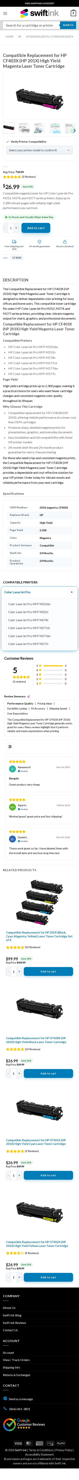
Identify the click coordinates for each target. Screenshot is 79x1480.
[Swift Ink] (39, 13)
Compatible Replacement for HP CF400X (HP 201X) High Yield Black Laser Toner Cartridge (36, 1040)
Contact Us (10, 1330)
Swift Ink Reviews (14, 1322)
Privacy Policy (63, 1450)
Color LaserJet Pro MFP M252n (28, 612)
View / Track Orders (16, 1360)
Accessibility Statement (39, 1454)
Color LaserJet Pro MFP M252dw (29, 604)
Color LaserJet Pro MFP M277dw (29, 636)
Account (8, 1352)
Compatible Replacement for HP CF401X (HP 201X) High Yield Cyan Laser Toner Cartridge (36, 1142)
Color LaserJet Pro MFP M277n (28, 644)
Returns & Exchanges (16, 1375)
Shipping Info (11, 1367)
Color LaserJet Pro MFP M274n (28, 620)
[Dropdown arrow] (72, 592)
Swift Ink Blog (12, 1315)
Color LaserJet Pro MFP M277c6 (29, 628)
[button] (5, 13)
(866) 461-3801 (19, 1409)
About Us (9, 1307)
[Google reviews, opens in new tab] (24, 1424)
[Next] (66, 99)
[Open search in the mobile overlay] (39, 25)
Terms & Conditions (41, 1450)
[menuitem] (39, 3)
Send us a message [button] (21, 1399)
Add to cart (35, 228)
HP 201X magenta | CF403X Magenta (49, 36)
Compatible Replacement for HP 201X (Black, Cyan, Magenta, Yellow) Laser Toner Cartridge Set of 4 (39, 936)
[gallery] (39, 99)
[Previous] (12, 99)
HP (19, 36)
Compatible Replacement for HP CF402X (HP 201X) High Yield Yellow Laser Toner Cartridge (37, 1243)
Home (9, 36)
